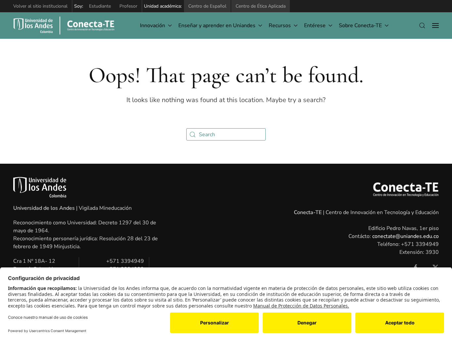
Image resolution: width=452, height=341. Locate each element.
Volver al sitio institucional (40, 6)
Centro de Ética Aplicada (261, 6)
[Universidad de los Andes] (33, 25)
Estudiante (100, 6)
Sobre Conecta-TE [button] (360, 25)
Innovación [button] (152, 25)
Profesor (128, 6)
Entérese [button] (315, 25)
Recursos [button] (280, 25)
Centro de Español (207, 6)
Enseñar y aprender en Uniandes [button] (216, 25)
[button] (422, 25)
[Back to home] (87, 25)
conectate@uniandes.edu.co (405, 236)
